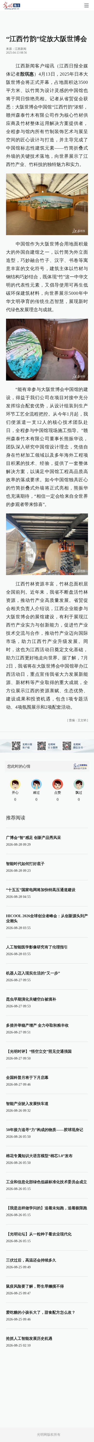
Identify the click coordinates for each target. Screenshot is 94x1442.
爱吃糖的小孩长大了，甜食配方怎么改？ (40, 1312)
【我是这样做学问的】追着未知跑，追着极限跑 (46, 1208)
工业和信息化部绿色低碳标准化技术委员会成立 (46, 1182)
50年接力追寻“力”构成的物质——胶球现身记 (44, 1130)
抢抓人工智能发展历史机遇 (29, 1338)
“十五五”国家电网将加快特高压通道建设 (40, 890)
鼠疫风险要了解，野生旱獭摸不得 (35, 1286)
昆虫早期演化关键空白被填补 (31, 999)
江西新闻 (20, 48)
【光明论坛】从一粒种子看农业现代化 (39, 1234)
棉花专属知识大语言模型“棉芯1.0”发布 (39, 1156)
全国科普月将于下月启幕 (27, 1077)
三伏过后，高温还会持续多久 (31, 1260)
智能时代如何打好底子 (25, 864)
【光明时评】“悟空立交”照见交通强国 (39, 1051)
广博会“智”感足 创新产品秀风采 (33, 838)
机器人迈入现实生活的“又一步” (33, 973)
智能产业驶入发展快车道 (27, 1104)
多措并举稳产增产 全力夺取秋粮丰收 (37, 1025)
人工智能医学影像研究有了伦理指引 (37, 947)
